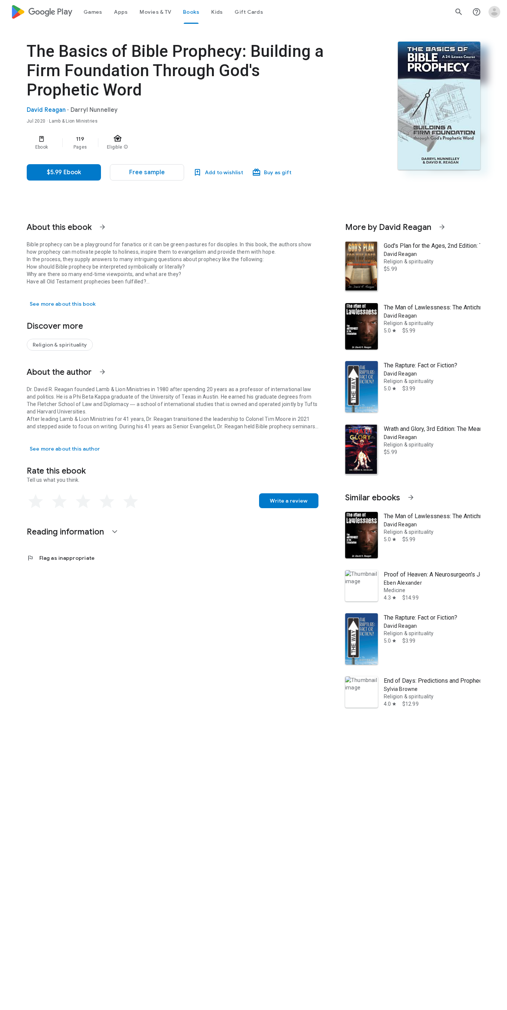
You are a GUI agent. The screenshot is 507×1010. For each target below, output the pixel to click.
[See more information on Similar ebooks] (411, 497)
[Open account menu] (494, 12)
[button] (147, 172)
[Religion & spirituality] (60, 344)
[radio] (36, 501)
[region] (175, 142)
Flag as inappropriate (61, 558)
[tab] (93, 12)
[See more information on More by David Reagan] (442, 227)
